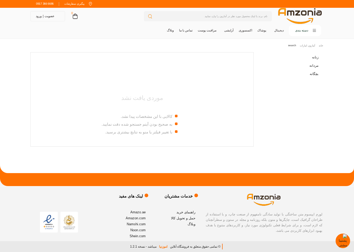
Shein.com (138, 236)
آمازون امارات (307, 45)
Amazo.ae (138, 212)
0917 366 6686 (45, 3)
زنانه (315, 57)
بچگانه (314, 74)
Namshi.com (136, 224)
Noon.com (138, 230)
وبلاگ (170, 30)
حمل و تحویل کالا (183, 218)
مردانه (313, 65)
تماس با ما (186, 30)
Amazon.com (136, 218)
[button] (305, 30)
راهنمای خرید (185, 212)
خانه (321, 45)
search (292, 45)
